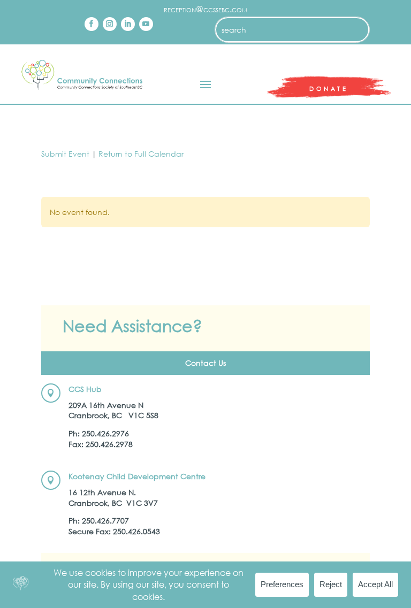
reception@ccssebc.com (205, 8)
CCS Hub (85, 389)
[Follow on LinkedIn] (128, 24)
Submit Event (65, 154)
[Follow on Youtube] (146, 24)
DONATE (328, 88)
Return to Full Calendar (141, 154)
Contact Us (205, 363)
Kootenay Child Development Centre (137, 476)
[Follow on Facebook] (91, 24)
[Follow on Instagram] (110, 24)
